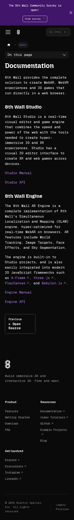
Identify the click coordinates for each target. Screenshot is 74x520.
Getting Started (17, 417)
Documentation (51, 411)
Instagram (12, 472)
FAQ (7, 430)
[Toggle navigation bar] (8, 32)
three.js (42, 278)
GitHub (45, 423)
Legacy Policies (62, 507)
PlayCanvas (15, 283)
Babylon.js (52, 283)
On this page (20, 55)
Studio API (15, 182)
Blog (43, 440)
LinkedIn (11, 479)
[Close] (71, 12)
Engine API (15, 302)
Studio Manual (18, 173)
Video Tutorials (52, 417)
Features (11, 411)
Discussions (14, 466)
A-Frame (18, 278)
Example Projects (53, 430)
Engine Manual (18, 292)
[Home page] (9, 45)
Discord (10, 460)
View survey (33, 18)
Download (11, 423)
